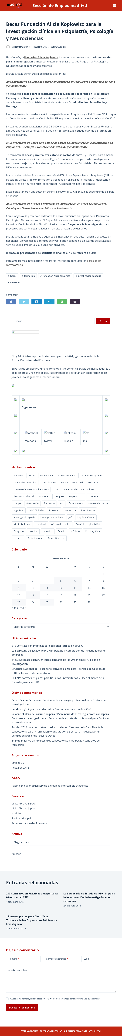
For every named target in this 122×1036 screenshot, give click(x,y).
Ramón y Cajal (92, 531)
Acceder (16, 854)
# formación (28, 275)
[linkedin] (70, 433)
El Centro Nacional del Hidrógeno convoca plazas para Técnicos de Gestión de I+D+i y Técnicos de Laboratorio (58, 671)
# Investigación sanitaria (88, 275)
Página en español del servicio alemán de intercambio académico (50, 785)
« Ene (15, 607)
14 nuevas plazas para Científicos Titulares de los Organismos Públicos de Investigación (56, 662)
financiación (32, 503)
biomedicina (46, 475)
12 (61, 587)
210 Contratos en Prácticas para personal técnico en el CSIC (47, 645)
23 (18, 602)
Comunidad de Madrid (25, 482)
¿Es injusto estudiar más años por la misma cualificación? (57, 709)
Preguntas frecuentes (52, 1031)
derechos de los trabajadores (79, 489)
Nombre (13, 958)
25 (46, 602)
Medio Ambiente (22, 524)
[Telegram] (49, 301)
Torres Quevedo (56, 538)
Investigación (88, 510)
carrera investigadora (91, 475)
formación (49, 503)
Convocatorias (59, 47)
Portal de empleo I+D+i (88, 524)
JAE (70, 517)
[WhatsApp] (62, 301)
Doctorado (45, 496)
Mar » (23, 607)
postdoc (33, 531)
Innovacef (54, 510)
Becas (32, 475)
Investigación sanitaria (51, 517)
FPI (61, 503)
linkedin (68, 441)
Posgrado (19, 531)
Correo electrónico (57, 958)
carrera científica (66, 475)
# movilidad (14, 282)
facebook (30, 441)
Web (86, 958)
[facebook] (31, 433)
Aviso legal (95, 1031)
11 (46, 587)
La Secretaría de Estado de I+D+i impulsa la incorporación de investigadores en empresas (59, 652)
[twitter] (49, 433)
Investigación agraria (24, 517)
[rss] (86, 433)
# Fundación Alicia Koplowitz (55, 275)
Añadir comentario (18, 969)
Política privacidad (77, 1031)
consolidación (49, 482)
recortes (18, 538)
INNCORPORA (36, 510)
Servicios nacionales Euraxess (29, 823)
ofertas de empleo (60, 524)
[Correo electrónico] (75, 301)
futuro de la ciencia (98, 503)
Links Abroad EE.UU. (24, 803)
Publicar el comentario (22, 1007)
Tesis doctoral (35, 538)
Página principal (21, 818)
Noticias (16, 813)
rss (85, 441)
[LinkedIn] (36, 301)
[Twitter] (24, 301)
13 (75, 587)
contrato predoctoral (72, 482)
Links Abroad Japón (23, 808)
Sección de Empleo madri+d (60, 5)
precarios (47, 531)
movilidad (41, 524)
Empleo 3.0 (18, 762)
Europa (17, 503)
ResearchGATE (20, 767)
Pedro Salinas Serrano (25, 700)
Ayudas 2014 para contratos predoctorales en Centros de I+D (49, 727)
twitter (48, 441)
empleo (60, 496)
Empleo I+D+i (76, 496)
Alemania (18, 475)
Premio (61, 531)
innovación (70, 510)
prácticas (75, 531)
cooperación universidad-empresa (31, 489)
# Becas (12, 275)
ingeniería (19, 510)
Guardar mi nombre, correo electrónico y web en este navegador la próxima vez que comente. (55, 998)
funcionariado (76, 503)
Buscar (103, 321)
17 (32, 595)
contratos (93, 482)
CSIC (56, 489)
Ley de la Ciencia (86, 517)
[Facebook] (11, 301)
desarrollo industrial (24, 496)
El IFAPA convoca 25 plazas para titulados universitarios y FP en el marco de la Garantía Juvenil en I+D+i (58, 680)
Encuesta (93, 496)
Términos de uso (29, 1031)
